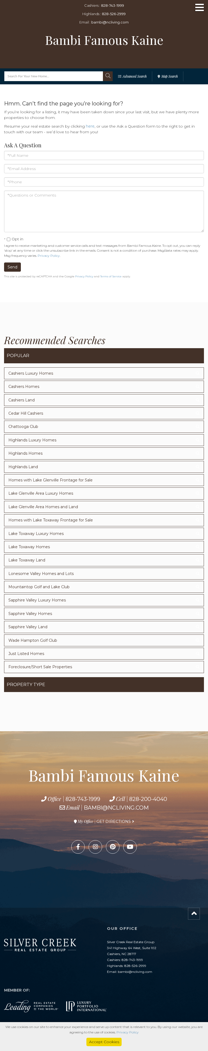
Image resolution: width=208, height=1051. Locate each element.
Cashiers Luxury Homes (30, 373)
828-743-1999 (112, 5)
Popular (18, 355)
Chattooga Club (23, 426)
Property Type (26, 684)
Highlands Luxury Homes (32, 440)
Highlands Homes (25, 453)
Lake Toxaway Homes (29, 546)
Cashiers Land (21, 400)
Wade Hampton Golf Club (32, 640)
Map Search (169, 76)
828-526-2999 (114, 14)
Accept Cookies (104, 1041)
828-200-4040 (148, 799)
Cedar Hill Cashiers (25, 413)
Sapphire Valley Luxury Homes (37, 600)
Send (12, 267)
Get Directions (113, 821)
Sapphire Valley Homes (30, 613)
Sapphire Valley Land (27, 626)
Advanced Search (135, 76)
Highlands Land (23, 466)
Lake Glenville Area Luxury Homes (40, 493)
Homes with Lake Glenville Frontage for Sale (50, 480)
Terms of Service (111, 276)
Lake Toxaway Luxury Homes (36, 533)
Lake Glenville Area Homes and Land (43, 506)
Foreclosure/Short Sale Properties (40, 666)
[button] (108, 76)
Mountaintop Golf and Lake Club (39, 586)
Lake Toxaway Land (26, 560)
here (90, 126)
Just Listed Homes (26, 653)
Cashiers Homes (23, 386)
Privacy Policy (49, 256)
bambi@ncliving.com (110, 22)
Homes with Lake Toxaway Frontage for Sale (50, 520)
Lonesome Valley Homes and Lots (41, 573)
